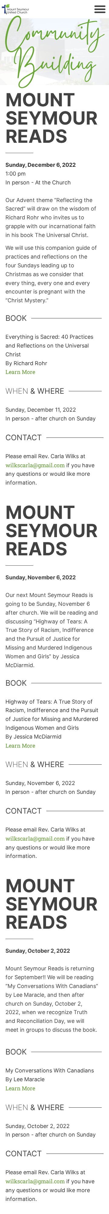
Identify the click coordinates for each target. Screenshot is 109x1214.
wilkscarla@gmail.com (35, 465)
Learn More (20, 372)
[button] (100, 9)
